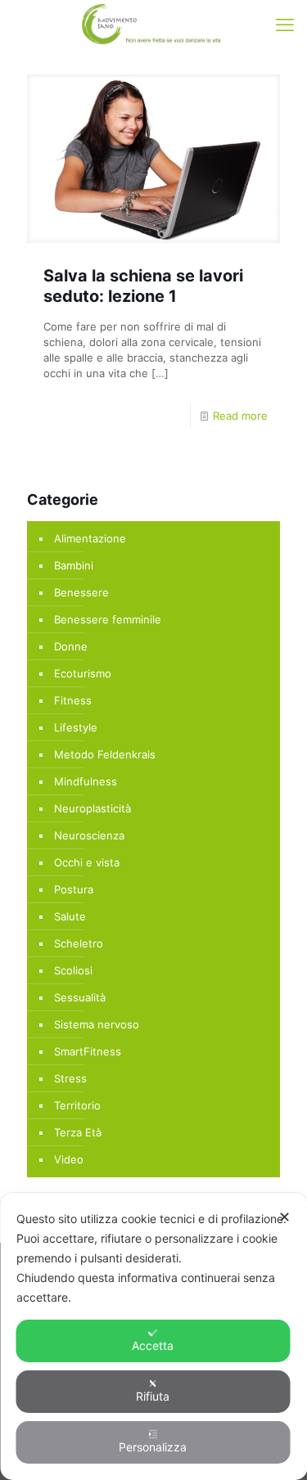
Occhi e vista (87, 862)
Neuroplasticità (92, 808)
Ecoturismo (82, 673)
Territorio (77, 1105)
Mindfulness (85, 781)
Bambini (73, 565)
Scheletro (78, 943)
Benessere (81, 592)
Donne (71, 646)
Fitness (73, 700)
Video (69, 1159)
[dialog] (153, 1336)
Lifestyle (75, 727)
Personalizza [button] (153, 1447)
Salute (70, 916)
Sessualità (80, 997)
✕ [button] (284, 1217)
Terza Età (78, 1132)
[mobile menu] (285, 24)
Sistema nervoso (96, 1024)
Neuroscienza (89, 835)
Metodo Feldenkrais (105, 754)
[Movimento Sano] (153, 24)
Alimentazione (90, 538)
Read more (240, 415)
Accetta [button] (153, 1345)
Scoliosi (73, 970)
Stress (70, 1078)
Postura (73, 889)
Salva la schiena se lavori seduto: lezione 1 (143, 286)
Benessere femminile (107, 619)
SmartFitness (87, 1051)
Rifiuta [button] (152, 1396)
